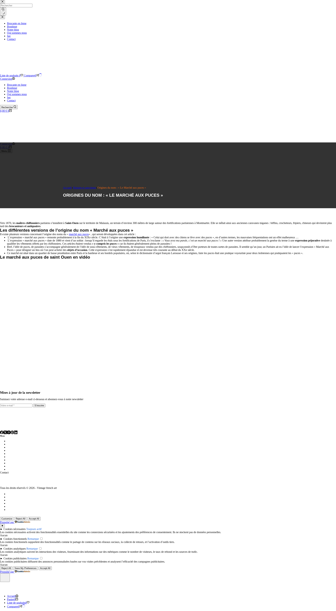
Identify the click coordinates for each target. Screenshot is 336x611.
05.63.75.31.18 (8, 478)
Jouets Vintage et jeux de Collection (28, 453)
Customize (6, 518)
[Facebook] (2, 433)
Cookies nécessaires (15, 529)
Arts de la (13, 444)
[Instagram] (8, 433)
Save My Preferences (26, 568)
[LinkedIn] (16, 433)
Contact (11, 100)
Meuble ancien (15, 456)
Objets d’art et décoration (22, 466)
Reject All (20, 518)
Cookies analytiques (15, 548)
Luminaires (14, 441)
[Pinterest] (12, 433)
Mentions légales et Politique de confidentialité (32, 500)
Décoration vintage (18, 450)
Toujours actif (33, 529)
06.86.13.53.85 (8, 481)
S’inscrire (39, 405)
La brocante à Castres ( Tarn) (23, 493)
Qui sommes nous (17, 94)
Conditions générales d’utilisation (25, 506)
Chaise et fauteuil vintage (22, 447)
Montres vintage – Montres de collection (30, 463)
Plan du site (13, 497)
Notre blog (13, 91)
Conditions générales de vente (23, 503)
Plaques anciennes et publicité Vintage (29, 469)
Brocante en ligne (16, 84)
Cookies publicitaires (15, 558)
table (22, 444)
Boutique (12, 87)
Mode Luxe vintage (18, 459)
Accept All (34, 518)
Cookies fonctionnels (15, 538)
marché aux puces (79, 234)
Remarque (33, 538)
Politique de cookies (18, 509)
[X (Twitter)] (5, 433)
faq (8, 97)
